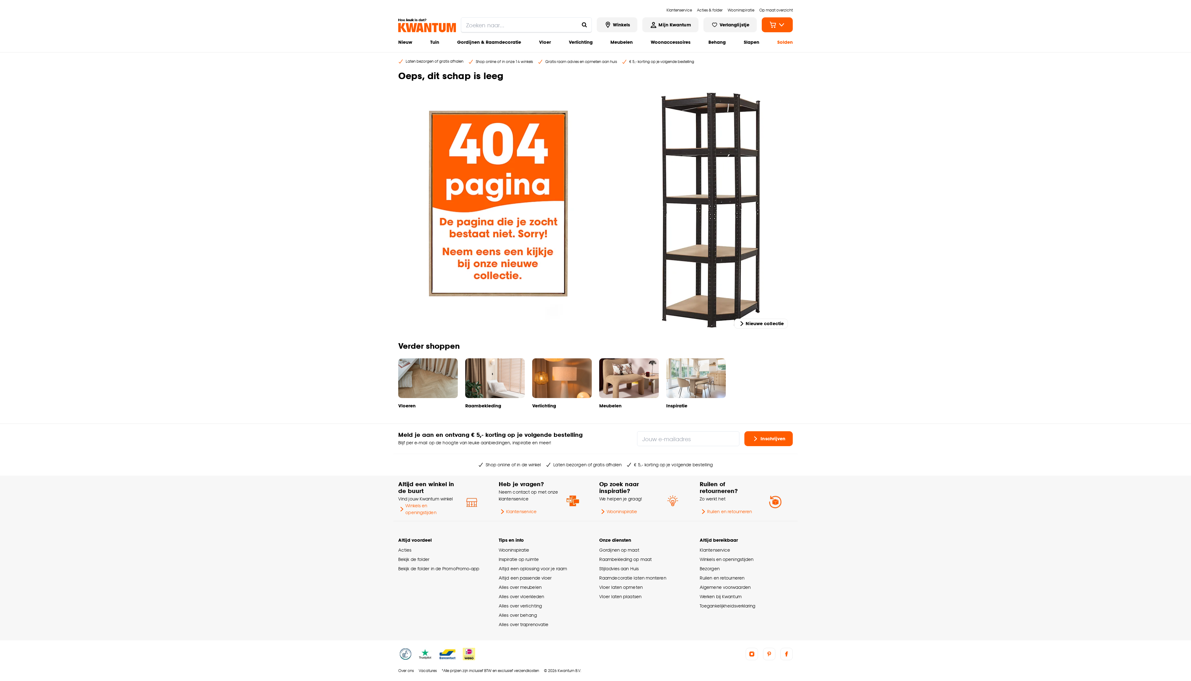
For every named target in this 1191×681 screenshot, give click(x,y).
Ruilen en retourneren (729, 511)
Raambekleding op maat (625, 559)
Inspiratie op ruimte (519, 559)
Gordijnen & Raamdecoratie (489, 42)
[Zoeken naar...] (584, 25)
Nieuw (405, 42)
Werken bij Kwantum (721, 596)
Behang (717, 42)
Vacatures (428, 670)
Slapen (751, 42)
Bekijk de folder (414, 559)
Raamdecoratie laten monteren (632, 577)
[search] (526, 24)
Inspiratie (676, 405)
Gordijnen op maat (619, 550)
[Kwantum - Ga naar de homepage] (427, 25)
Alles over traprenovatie (523, 624)
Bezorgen (710, 568)
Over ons (406, 670)
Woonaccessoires (670, 42)
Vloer (545, 42)
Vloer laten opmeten (621, 587)
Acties (405, 550)
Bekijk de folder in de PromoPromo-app (439, 568)
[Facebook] (786, 654)
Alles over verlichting (520, 605)
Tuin (434, 42)
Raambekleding (483, 405)
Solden (785, 42)
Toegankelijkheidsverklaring (728, 605)
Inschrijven (773, 438)
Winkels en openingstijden (420, 509)
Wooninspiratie (622, 511)
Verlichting (581, 42)
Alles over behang (518, 615)
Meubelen (621, 42)
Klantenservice (521, 511)
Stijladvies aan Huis (619, 568)
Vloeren (407, 405)
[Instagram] (752, 654)
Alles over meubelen (520, 587)
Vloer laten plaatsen (620, 596)
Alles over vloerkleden (521, 596)
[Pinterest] (769, 654)
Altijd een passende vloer (525, 577)
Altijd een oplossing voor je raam (533, 568)
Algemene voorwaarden (725, 587)
